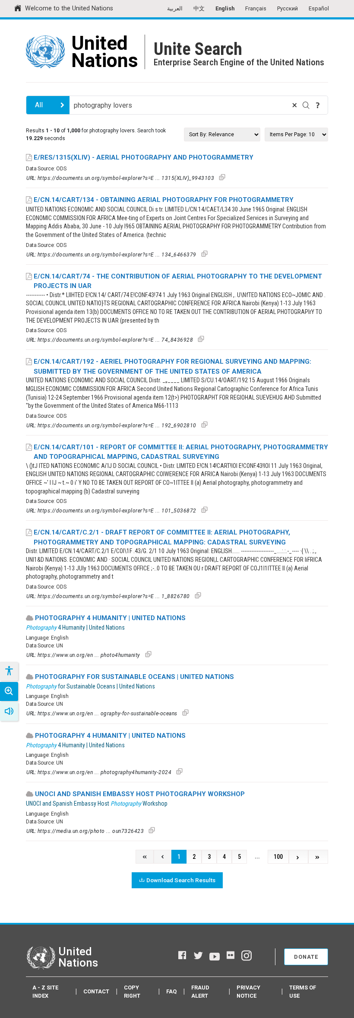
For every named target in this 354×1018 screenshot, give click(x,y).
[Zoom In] (9, 691)
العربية (175, 8)
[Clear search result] (294, 105)
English (224, 8)
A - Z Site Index (45, 991)
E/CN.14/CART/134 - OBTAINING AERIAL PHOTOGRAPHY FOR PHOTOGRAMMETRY (164, 200)
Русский (287, 8)
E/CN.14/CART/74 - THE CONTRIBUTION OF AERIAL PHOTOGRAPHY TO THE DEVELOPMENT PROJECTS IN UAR (178, 281)
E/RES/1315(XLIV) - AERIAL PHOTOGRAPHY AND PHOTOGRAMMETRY (143, 157)
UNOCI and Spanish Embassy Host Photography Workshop (140, 794)
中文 (199, 8)
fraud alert (200, 991)
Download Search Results (180, 880)
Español (319, 8)
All (39, 105)
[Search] (306, 105)
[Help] (317, 105)
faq (171, 991)
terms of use (302, 991)
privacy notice (248, 991)
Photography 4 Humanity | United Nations (110, 618)
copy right (132, 991)
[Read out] (9, 711)
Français (255, 8)
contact (96, 991)
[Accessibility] (8, 671)
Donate (306, 957)
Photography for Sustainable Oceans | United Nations (134, 677)
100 (278, 857)
